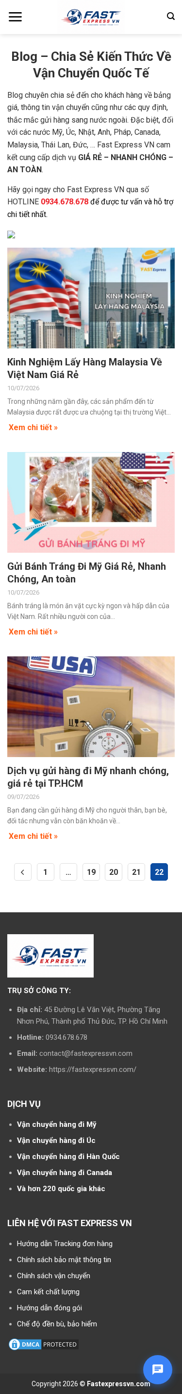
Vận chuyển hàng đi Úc (56, 1140)
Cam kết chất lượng (48, 1291)
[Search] (171, 16)
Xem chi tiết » (33, 427)
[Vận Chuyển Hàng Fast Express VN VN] (91, 17)
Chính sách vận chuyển (53, 1275)
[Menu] (15, 16)
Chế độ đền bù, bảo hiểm (57, 1324)
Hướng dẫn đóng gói (49, 1307)
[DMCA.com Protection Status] (43, 1344)
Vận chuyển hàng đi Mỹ (57, 1124)
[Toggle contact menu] (157, 1369)
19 (91, 872)
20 (113, 872)
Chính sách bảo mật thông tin (64, 1259)
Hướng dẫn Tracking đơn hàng (65, 1243)
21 (136, 872)
